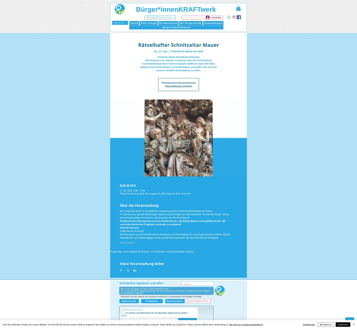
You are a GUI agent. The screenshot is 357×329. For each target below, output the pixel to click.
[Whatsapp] (229, 17)
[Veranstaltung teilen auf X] (128, 270)
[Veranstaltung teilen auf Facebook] (121, 270)
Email (124, 316)
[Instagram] (234, 17)
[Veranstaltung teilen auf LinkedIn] (134, 270)
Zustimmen (343, 324)
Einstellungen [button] (309, 324)
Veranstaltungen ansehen (178, 86)
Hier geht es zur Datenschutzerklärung (246, 324)
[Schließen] (353, 324)
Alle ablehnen (326, 324)
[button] (160, 17)
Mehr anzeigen (127, 242)
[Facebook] (239, 17)
